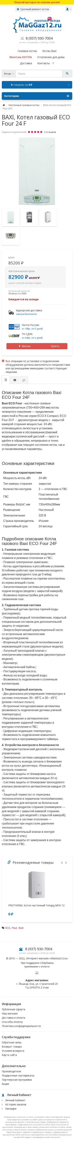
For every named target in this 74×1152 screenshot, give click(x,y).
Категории (11, 96)
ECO (7, 927)
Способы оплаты (12, 1021)
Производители (11, 1071)
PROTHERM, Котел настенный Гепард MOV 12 (36, 905)
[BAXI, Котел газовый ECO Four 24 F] (37, 171)
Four (14, 927)
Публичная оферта (13, 1009)
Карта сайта (9, 1055)
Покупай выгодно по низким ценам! (37, 2)
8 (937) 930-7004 (38, 948)
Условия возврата (13, 1050)
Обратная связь (12, 1042)
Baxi (21, 927)
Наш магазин (10, 1013)
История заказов (15, 1104)
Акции (5, 1083)
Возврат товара (12, 1046)
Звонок (25, 346)
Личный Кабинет (15, 1100)
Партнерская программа (17, 1079)
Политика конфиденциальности (21, 1026)
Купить (55, 346)
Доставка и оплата (13, 1017)
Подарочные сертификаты (18, 1075)
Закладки (10, 1108)
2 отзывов (50, 132)
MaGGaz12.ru (59, 958)
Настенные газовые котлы (24, 105)
